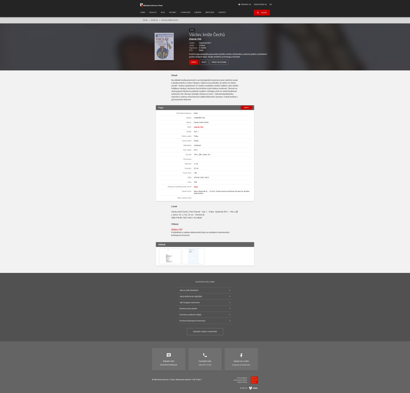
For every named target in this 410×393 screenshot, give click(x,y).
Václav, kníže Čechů (169, 20)
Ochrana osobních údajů (190, 315)
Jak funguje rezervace (189, 302)
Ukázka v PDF (176, 229)
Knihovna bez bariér (188, 308)
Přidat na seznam (219, 62)
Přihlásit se (244, 4)
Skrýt (246, 107)
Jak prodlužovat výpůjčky (190, 296)
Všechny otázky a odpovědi (205, 332)
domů (145, 20)
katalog (154, 20)
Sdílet (204, 62)
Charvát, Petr (195, 39)
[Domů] (151, 5)
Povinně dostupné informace (192, 321)
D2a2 (196, 187)
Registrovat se (260, 4)
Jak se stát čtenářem (188, 290)
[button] (164, 46)
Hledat (262, 12)
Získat (193, 62)
